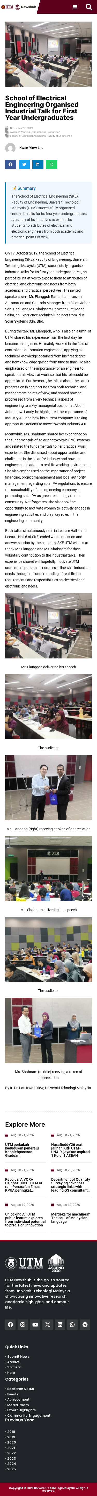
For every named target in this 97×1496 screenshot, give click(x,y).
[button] (89, 7)
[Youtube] (35, 1324)
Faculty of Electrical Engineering (28, 135)
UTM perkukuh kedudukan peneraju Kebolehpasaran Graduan (22, 1150)
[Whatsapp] (72, 1324)
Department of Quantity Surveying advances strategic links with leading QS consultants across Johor (70, 1186)
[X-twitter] (47, 1324)
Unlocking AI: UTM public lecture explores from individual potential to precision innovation (25, 1219)
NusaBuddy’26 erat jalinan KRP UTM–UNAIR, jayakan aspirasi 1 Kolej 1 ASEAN (70, 1150)
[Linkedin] (60, 1324)
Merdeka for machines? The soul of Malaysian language (70, 1218)
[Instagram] (23, 1324)
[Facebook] (10, 1324)
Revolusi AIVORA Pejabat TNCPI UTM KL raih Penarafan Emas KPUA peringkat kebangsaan (24, 1186)
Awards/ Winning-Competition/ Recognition (35, 131)
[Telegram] (85, 1324)
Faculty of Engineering (59, 135)
